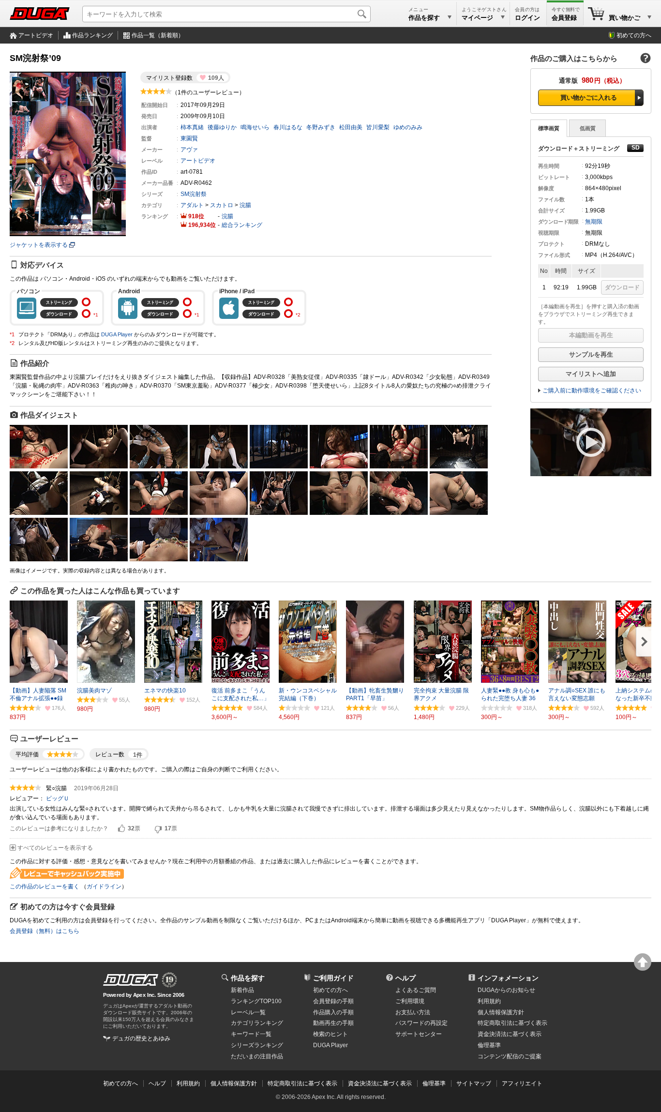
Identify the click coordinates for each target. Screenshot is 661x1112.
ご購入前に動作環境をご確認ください (591, 390)
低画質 (588, 128)
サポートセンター (418, 1034)
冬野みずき (320, 127)
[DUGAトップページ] (40, 13)
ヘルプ (405, 978)
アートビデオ (35, 35)
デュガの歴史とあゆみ (141, 1038)
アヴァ (189, 149)
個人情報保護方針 (501, 1012)
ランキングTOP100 (256, 1001)
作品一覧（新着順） (158, 35)
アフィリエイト (522, 1083)
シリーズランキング (257, 1045)
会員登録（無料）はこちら (44, 931)
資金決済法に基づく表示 (380, 1083)
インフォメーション (508, 978)
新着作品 (242, 990)
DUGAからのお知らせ (506, 990)
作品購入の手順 (333, 1012)
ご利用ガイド (333, 978)
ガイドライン (104, 886)
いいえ (158, 829)
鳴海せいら (255, 127)
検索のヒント (330, 1034)
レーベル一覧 (248, 1012)
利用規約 (489, 1001)
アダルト (192, 205)
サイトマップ (473, 1083)
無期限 (593, 221)
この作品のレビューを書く (44, 886)
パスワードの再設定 (421, 1023)
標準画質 (548, 128)
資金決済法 (509, 1034)
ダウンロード (622, 287)
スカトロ (221, 205)
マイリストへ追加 (591, 373)
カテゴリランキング (257, 1023)
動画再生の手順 (333, 1023)
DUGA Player (117, 334)
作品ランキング (92, 35)
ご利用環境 (409, 1001)
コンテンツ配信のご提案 (509, 1056)
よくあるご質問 (415, 990)
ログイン (527, 17)
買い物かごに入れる (588, 97)
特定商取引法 (512, 1023)
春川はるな (287, 127)
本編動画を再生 (591, 335)
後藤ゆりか (222, 127)
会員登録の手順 (333, 1001)
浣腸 (245, 205)
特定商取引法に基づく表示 (302, 1083)
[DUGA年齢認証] (130, 980)
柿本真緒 (192, 127)
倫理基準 (489, 1045)
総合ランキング (242, 225)
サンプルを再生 (591, 354)
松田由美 (350, 127)
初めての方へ (633, 35)
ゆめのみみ (407, 127)
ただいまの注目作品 (257, 1056)
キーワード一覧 (251, 1034)
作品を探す (248, 978)
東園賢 (189, 138)
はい (121, 829)
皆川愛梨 (378, 127)
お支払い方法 (412, 1012)
